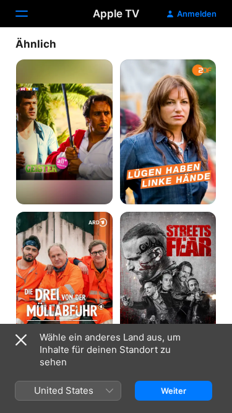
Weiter (173, 391)
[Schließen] (21, 340)
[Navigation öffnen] (29, 13)
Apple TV (116, 13)
